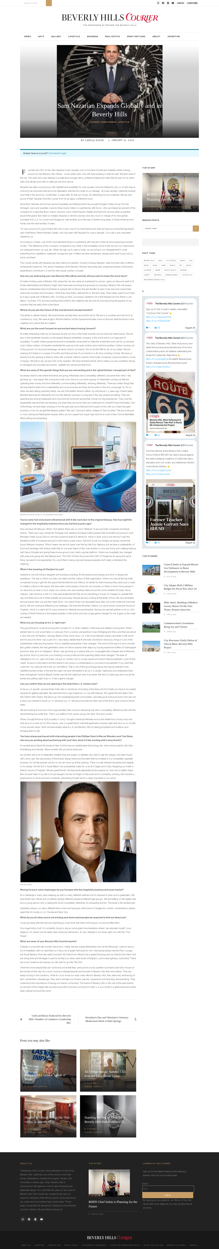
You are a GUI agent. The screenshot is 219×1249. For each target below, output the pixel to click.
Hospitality (30, 1132)
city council (171, 260)
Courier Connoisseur (103, 122)
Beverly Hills (149, 260)
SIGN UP (168, 1195)
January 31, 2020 (122, 140)
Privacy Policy (71, 1245)
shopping (157, 275)
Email (145, 1183)
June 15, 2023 (171, 614)
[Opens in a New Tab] (158, 3)
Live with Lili (187, 275)
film (190, 260)
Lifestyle (123, 122)
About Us (26, 1245)
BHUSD (182, 260)
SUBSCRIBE (192, 3)
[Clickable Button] (49, 3)
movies (172, 265)
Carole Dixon (94, 140)
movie (146, 265)
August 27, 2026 (155, 207)
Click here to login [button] (57, 153)
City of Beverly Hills (173, 207)
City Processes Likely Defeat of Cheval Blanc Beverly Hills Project (180, 644)
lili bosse (147, 270)
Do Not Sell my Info (153, 1245)
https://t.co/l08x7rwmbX (158, 474)
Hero (160, 260)
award (157, 270)
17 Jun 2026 (31, 1129)
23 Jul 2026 (31, 1086)
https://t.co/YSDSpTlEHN (158, 321)
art (180, 265)
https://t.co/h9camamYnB (158, 317)
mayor (188, 265)
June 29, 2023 (171, 594)
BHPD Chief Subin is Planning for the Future (113, 1204)
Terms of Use (54, 1245)
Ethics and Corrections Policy (125, 1245)
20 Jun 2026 (91, 1083)
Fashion (88, 1086)
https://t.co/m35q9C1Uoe (158, 470)
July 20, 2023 (171, 576)
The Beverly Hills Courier (174, 303)
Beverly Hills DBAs (176, 1245)
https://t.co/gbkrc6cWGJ (158, 367)
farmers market (171, 275)
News (187, 207)
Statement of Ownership (94, 1245)
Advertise (39, 1245)
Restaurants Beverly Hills (154, 280)
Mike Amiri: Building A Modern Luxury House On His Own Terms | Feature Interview (181, 606)
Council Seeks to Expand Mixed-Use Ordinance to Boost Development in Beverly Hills (181, 568)
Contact (194, 1245)
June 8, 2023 (170, 631)
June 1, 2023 (170, 652)
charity (147, 275)
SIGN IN (180, 3)
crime (163, 265)
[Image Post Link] (151, 570)
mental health (170, 270)
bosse (155, 265)
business (183, 270)
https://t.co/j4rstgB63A (157, 359)
